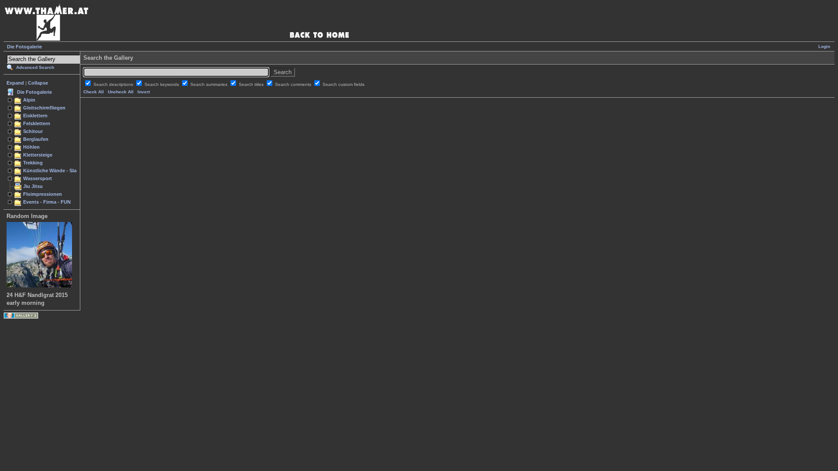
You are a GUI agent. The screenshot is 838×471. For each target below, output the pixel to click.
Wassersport (37, 178)
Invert (143, 91)
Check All (93, 91)
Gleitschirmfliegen (44, 107)
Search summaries (209, 84)
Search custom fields (343, 84)
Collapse (38, 82)
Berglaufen (35, 139)
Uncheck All (121, 91)
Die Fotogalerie (24, 46)
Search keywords (162, 84)
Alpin (29, 99)
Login (824, 46)
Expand (15, 82)
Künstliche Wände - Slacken (55, 170)
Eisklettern (35, 115)
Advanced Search (35, 67)
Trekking (33, 162)
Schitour (33, 131)
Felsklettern (36, 123)
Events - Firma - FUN (47, 202)
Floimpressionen (42, 194)
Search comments (294, 84)
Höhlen (31, 147)
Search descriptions (113, 84)
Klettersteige (37, 154)
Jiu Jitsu (33, 186)
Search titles (252, 84)
